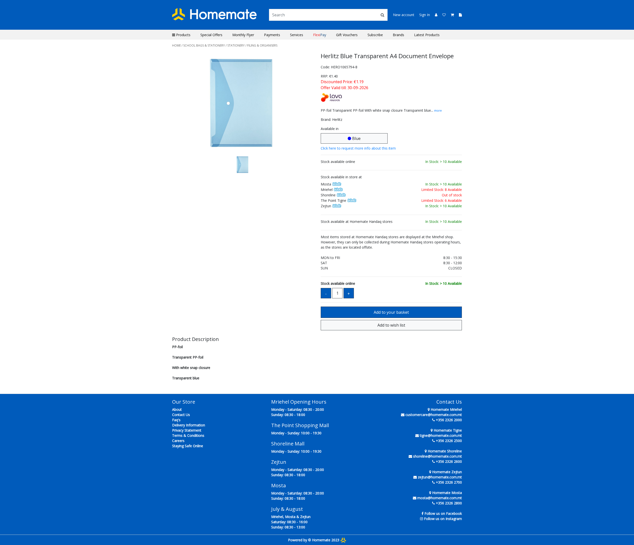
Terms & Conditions (188, 435)
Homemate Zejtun (446, 471)
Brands (398, 34)
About (177, 409)
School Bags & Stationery (204, 45)
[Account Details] (434, 14)
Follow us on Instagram (443, 518)
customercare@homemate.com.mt (433, 414)
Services (296, 34)
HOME (176, 45)
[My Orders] (458, 14)
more (438, 110)
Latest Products (427, 34)
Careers (178, 440)
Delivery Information (188, 425)
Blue (356, 138)
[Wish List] (442, 14)
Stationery (236, 45)
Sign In (424, 14)
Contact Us (181, 414)
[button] (182, 103)
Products (182, 34)
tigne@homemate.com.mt (441, 435)
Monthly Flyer (243, 34)
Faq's (176, 419)
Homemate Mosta (446, 492)
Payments (272, 34)
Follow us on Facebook (443, 513)
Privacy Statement (186, 430)
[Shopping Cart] (451, 14)
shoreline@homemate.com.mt (437, 456)
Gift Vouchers (347, 34)
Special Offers (211, 34)
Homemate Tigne (447, 430)
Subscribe (375, 34)
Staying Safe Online (187, 445)
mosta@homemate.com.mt (439, 497)
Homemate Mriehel (446, 409)
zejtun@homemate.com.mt (440, 477)
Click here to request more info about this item (358, 148)
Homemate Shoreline (444, 451)
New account (403, 14)
